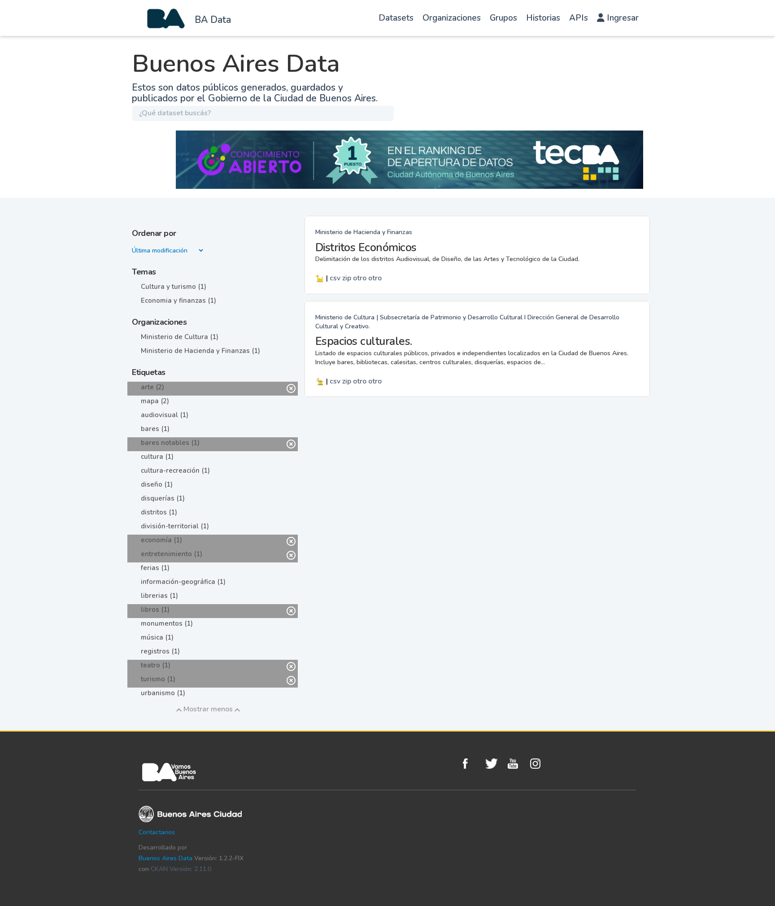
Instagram (539, 763)
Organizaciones (451, 18)
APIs (578, 18)
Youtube (517, 763)
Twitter (494, 763)
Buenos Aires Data (165, 858)
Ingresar (622, 18)
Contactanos (157, 832)
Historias (543, 18)
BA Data (213, 19)
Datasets (396, 18)
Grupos (503, 18)
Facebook (472, 763)
